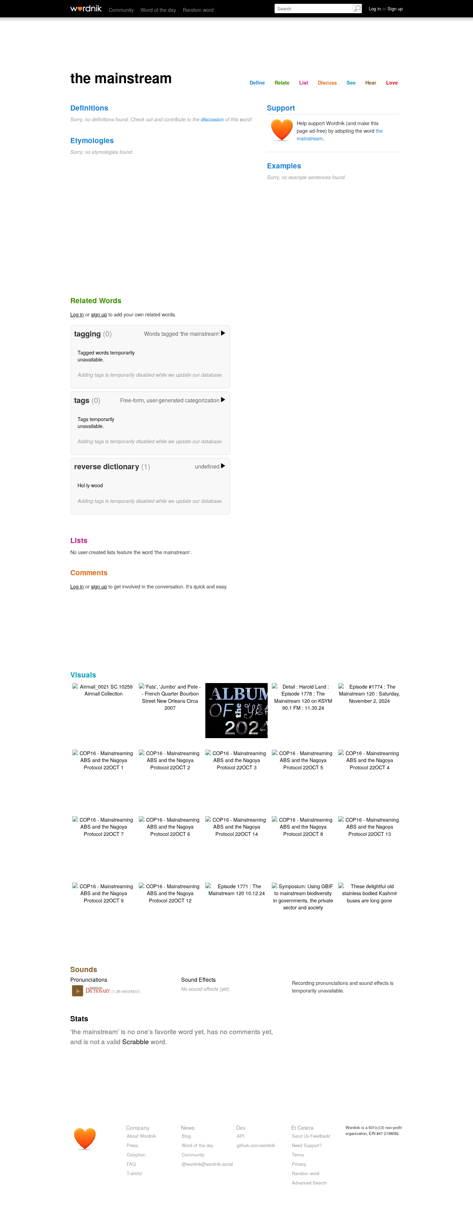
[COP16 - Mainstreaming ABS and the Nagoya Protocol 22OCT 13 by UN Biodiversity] (369, 825)
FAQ (131, 1164)
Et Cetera (302, 1127)
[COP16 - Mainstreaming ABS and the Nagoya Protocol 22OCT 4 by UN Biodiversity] (369, 759)
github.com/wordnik (256, 1145)
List (303, 82)
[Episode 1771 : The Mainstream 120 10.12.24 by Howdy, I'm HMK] (236, 888)
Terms (298, 1154)
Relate (282, 82)
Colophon (136, 1154)
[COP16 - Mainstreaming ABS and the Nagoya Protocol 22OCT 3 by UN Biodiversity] (236, 759)
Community (121, 9)
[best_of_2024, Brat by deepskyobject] (246, 710)
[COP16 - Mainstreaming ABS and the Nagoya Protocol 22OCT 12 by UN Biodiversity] (170, 892)
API (240, 1136)
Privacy (299, 1164)
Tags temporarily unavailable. (96, 422)
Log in (77, 314)
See (351, 82)
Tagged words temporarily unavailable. (106, 356)
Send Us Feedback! (311, 1136)
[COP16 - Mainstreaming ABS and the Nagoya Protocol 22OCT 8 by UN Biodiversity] (303, 825)
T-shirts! (134, 1173)
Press (132, 1145)
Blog (186, 1136)
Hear (370, 82)
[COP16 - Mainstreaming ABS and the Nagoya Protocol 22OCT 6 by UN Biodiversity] (170, 825)
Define (257, 82)
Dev (241, 1127)
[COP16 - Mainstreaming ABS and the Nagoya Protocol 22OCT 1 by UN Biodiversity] (103, 759)
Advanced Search (309, 1182)
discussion (212, 119)
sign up (99, 314)
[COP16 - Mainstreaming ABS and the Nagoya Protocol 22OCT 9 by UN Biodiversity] (103, 892)
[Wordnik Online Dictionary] (86, 8)
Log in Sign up (386, 8)
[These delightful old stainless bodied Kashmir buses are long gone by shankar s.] (369, 892)
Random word (198, 9)
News (188, 1127)
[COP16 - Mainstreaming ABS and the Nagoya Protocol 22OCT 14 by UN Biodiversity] (236, 825)
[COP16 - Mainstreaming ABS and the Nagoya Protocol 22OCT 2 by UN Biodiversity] (170, 759)
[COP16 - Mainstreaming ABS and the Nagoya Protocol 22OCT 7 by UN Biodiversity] (103, 825)
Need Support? (307, 1145)
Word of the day (158, 9)
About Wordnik (141, 1136)
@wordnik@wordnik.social (207, 1164)
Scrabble (135, 1041)
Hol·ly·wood (90, 485)
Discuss (327, 82)
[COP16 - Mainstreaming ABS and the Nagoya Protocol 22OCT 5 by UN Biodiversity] (303, 759)
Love (392, 82)
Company (138, 1127)
